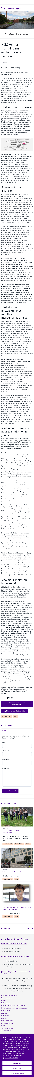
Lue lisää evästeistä (11, 1058)
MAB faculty (5, 1013)
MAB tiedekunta (6, 1015)
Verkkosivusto (6, 759)
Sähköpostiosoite (7, 751)
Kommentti (5, 768)
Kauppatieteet (6, 716)
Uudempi (29, 928)
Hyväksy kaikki (17, 1068)
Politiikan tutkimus (7, 1021)
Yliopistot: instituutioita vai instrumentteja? (17, 704)
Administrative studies (8, 995)
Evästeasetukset (17, 1063)
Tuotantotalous (6, 1031)
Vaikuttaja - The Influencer (17, 34)
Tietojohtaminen (6, 1028)
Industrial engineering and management (14, 1005)
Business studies (6, 998)
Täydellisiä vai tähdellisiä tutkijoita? (15, 711)
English (3, 1000)
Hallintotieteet (8, 844)
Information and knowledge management (14, 1008)
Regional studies (6, 1023)
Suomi (15, 716)
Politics (3, 1018)
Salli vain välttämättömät (17, 1073)
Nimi (4, 742)
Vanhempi (6, 928)
